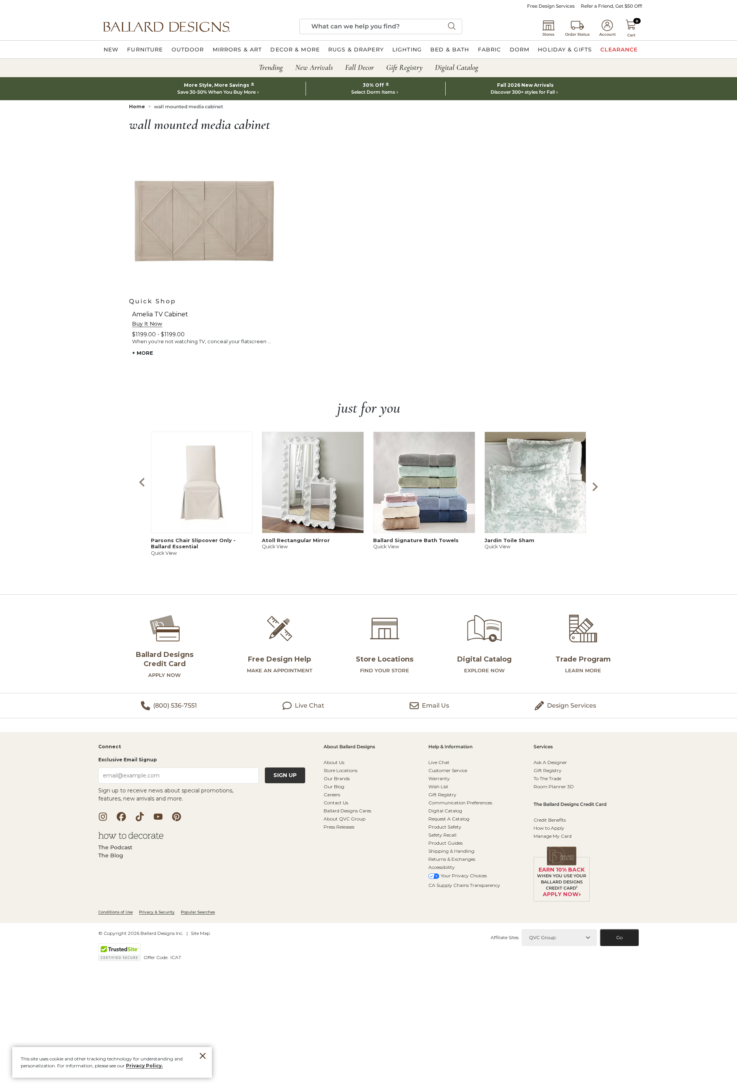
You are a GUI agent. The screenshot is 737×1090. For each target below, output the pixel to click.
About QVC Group (344, 819)
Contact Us (336, 803)
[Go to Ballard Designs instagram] (102, 816)
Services (543, 746)
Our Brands (337, 778)
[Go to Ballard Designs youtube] (158, 816)
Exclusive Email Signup (127, 760)
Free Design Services (551, 6)
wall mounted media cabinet (188, 106)
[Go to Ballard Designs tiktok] (139, 816)
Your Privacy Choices (464, 875)
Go (619, 937)
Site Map (200, 933)
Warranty (439, 778)
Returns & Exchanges (451, 859)
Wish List (438, 786)
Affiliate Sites (505, 937)
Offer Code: (157, 957)
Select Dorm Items (373, 92)
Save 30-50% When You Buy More (216, 92)
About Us (334, 762)
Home (137, 106)
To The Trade (547, 778)
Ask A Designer (550, 762)
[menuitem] (111, 49)
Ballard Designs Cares (347, 811)
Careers (332, 794)
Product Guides (445, 843)
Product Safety (444, 827)
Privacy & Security (157, 912)
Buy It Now (147, 323)
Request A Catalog (448, 819)
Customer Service (447, 770)
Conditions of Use (115, 912)
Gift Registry (442, 794)
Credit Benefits (550, 820)
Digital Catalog (445, 811)
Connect (109, 746)
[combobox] (380, 26)
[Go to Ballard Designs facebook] (121, 816)
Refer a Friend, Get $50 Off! (611, 6)
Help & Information (450, 746)
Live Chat (438, 762)
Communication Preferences (460, 803)
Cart (631, 35)
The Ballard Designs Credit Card (570, 804)
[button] (166, 26)
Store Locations (340, 770)
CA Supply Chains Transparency (464, 885)
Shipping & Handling (451, 851)
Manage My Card (553, 836)
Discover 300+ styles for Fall (523, 92)
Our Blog (334, 786)
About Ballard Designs (349, 746)
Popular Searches (198, 912)
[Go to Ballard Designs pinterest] (176, 816)
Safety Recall (442, 835)
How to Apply (549, 828)
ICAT (175, 957)
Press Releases (339, 827)
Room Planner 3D (554, 786)
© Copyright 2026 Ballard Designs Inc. (140, 933)
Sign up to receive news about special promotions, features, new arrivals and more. (165, 794)
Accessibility (441, 867)
